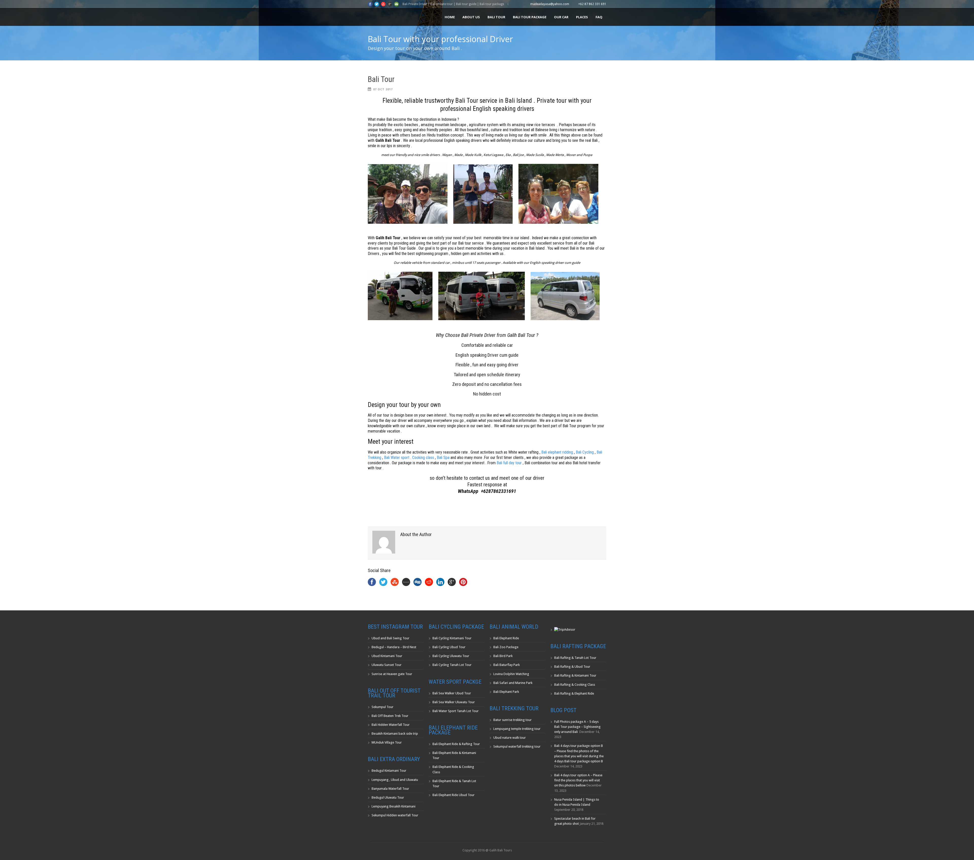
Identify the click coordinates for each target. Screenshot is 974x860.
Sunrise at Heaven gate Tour (392, 674)
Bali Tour (496, 17)
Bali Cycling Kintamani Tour (452, 638)
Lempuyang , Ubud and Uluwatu (395, 780)
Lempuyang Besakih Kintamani (393, 806)
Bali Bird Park (503, 656)
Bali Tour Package (529, 17)
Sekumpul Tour (382, 707)
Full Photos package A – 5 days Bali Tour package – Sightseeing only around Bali (577, 727)
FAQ (599, 17)
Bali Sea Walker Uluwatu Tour (453, 702)
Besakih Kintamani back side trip (395, 733)
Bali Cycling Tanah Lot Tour (452, 665)
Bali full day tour (509, 462)
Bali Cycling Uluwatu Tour (450, 656)
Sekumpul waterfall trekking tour (517, 746)
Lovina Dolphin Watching (511, 674)
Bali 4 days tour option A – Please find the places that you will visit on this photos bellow (578, 780)
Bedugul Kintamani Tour (389, 770)
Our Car (561, 17)
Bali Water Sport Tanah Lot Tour (455, 711)
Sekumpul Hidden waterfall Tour (395, 815)
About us (471, 17)
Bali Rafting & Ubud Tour (572, 666)
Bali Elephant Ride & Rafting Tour (456, 744)
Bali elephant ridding (557, 452)
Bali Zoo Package (505, 647)
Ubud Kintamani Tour (387, 656)
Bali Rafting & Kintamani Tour (575, 675)
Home (450, 17)
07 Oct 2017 (383, 89)
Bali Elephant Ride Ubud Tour (453, 795)
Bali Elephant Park (506, 692)
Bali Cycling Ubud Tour (448, 647)
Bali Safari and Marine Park (512, 683)
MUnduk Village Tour (387, 742)
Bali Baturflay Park (506, 665)
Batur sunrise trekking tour (512, 720)
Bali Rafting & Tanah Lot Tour (575, 658)
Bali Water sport (396, 457)
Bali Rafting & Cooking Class (574, 684)
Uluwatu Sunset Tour (387, 665)
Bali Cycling (585, 452)
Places (582, 17)
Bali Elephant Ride (506, 638)
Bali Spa (442, 457)
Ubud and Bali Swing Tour (390, 638)
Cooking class (423, 457)
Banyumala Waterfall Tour (390, 788)
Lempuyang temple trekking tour (517, 729)
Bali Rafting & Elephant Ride (574, 693)
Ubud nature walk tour (509, 737)
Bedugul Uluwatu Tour (388, 797)
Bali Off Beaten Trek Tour (390, 716)
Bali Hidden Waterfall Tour (391, 725)
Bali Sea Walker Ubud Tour (451, 693)
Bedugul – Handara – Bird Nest (394, 647)
